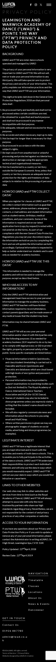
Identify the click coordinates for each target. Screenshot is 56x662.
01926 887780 (12, 630)
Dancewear (36, 609)
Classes (33, 586)
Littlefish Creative (26, 656)
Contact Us (10, 624)
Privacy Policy (23, 653)
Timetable (35, 580)
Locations (35, 591)
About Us (35, 597)
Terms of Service (9, 653)
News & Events (39, 603)
